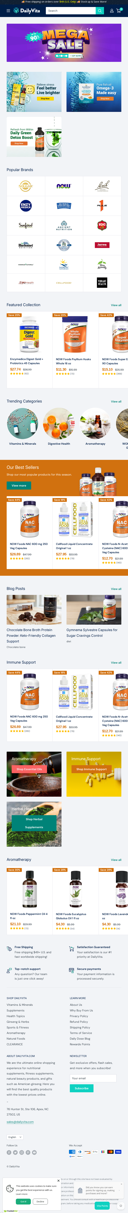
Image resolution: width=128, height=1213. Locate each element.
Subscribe (81, 1088)
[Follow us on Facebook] (9, 1152)
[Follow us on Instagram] (21, 1152)
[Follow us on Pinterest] (28, 1152)
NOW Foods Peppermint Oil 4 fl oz (29, 916)
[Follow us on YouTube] (34, 1152)
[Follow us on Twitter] (15, 1152)
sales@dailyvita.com (20, 1122)
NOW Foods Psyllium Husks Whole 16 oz (73, 361)
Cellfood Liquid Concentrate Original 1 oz (74, 546)
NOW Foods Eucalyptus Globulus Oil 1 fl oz (71, 916)
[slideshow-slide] (64, 43)
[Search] (100, 10)
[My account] (112, 11)
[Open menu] (8, 10)
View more (19, 485)
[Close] (58, 1180)
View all (116, 305)
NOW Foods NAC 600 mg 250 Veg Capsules (29, 546)
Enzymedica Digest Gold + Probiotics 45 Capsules (26, 361)
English (12, 1137)
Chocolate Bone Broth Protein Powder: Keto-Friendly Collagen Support (31, 635)
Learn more (22, 1193)
